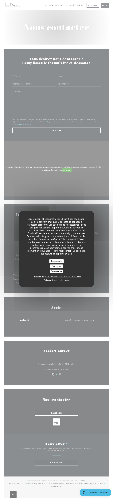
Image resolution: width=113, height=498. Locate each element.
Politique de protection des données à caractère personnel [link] (57, 276)
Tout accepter (56, 261)
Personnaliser (56, 271)
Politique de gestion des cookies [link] (57, 280)
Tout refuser (56, 266)
